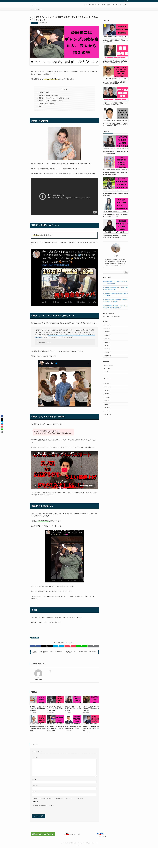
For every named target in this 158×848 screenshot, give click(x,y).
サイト (34, 792)
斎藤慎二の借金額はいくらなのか (49, 95)
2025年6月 (108, 335)
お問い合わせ (73, 843)
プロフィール (81, 843)
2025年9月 (108, 325)
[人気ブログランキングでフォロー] (43, 835)
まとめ (41, 106)
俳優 (106, 372)
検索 (126, 272)
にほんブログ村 (75, 834)
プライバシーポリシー (91, 843)
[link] (50, 671)
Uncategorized (34, 22)
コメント (35, 757)
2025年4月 (108, 342)
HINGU (33, 5)
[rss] (125, 1)
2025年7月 (108, 331)
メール (34, 785)
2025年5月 (108, 338)
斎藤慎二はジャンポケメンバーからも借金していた (54, 98)
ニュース (107, 368)
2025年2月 (108, 349)
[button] (35, 646)
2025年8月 (108, 328)
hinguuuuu (38, 679)
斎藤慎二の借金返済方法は (47, 103)
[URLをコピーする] (93, 646)
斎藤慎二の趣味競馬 (45, 92)
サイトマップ (64, 843)
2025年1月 (108, 352)
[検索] (127, 1)
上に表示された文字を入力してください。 (43, 805)
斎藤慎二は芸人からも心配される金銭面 (51, 101)
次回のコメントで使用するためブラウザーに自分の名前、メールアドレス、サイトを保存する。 (59, 798)
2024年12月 (108, 355)
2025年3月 (108, 345)
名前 (34, 779)
